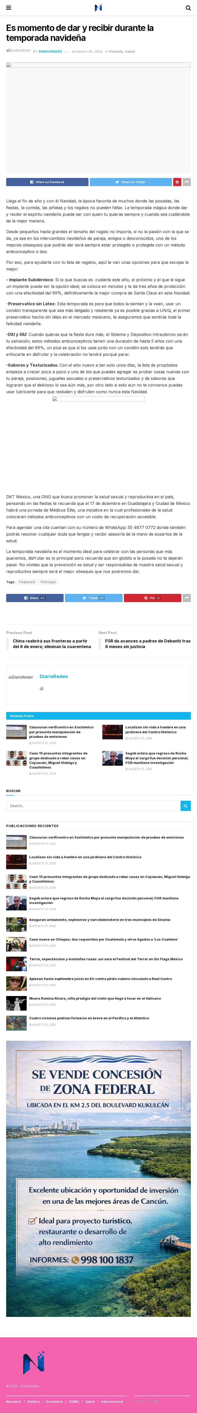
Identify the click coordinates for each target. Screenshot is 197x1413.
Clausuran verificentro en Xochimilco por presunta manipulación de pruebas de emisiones (61, 731)
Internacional (112, 1402)
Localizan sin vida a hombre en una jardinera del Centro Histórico (85, 857)
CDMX (74, 1402)
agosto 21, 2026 (44, 742)
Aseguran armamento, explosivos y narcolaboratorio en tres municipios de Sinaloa (99, 920)
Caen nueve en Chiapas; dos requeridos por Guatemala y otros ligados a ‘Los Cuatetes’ (103, 939)
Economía (54, 1402)
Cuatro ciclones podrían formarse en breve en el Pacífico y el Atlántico (89, 1018)
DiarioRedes (50, 51)
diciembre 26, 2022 (87, 51)
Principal (48, 582)
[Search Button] (186, 806)
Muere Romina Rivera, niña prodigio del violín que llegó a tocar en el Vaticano (95, 998)
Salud (130, 51)
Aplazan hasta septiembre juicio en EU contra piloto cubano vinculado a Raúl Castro (100, 979)
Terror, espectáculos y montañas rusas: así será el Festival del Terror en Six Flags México (106, 959)
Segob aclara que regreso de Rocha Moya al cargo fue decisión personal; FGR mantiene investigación (156, 757)
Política (33, 1402)
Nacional (13, 1402)
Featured (27, 582)
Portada (116, 51)
